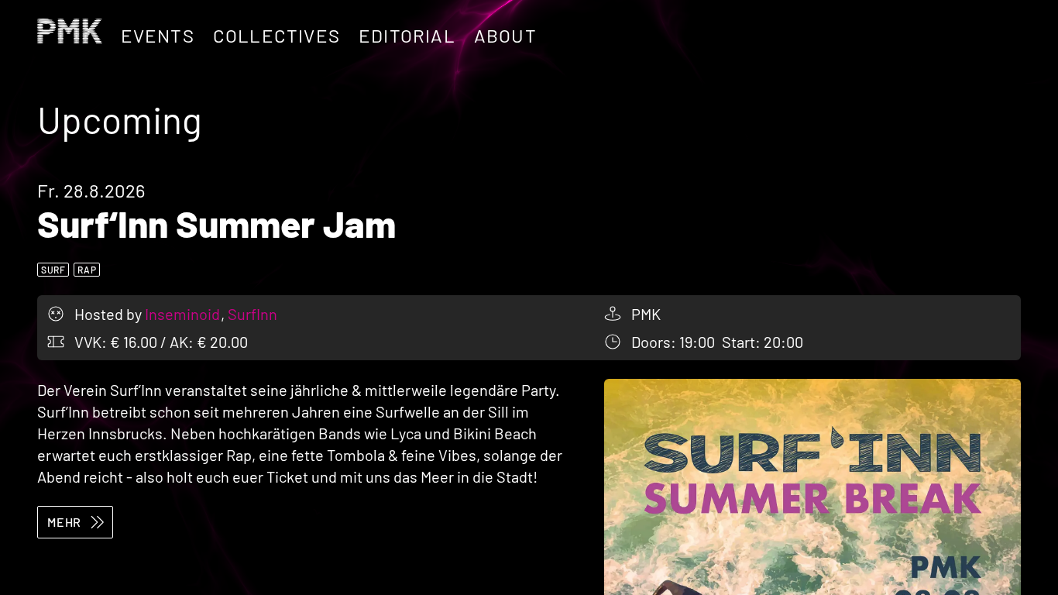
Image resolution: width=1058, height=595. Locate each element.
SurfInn (252, 313)
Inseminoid (184, 313)
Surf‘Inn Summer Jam (216, 223)
